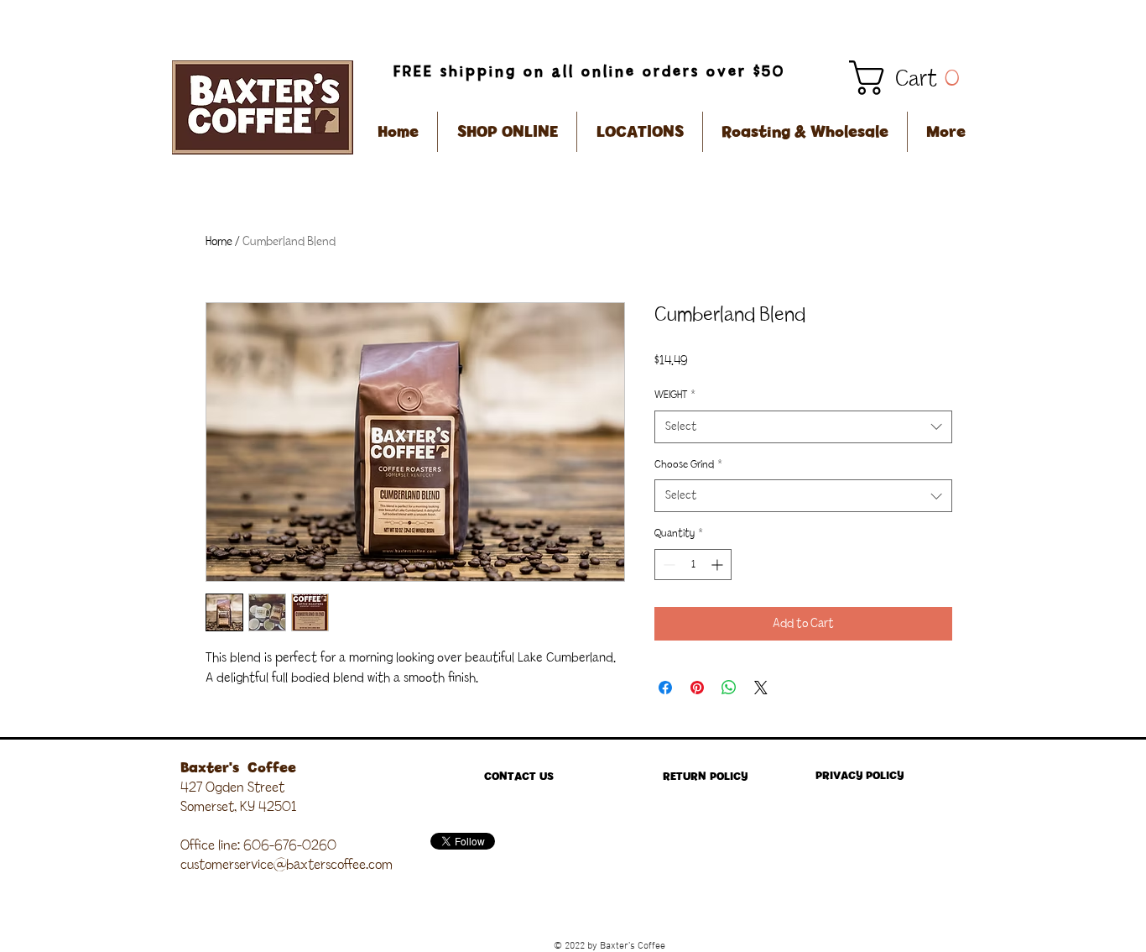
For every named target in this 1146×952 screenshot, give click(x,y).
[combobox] (803, 427)
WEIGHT (674, 394)
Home (219, 241)
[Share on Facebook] (665, 687)
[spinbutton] (693, 564)
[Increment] (718, 564)
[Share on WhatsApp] (729, 687)
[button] (912, 77)
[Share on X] (761, 687)
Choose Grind (688, 464)
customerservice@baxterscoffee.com (286, 864)
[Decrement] (667, 564)
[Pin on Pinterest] (697, 687)
